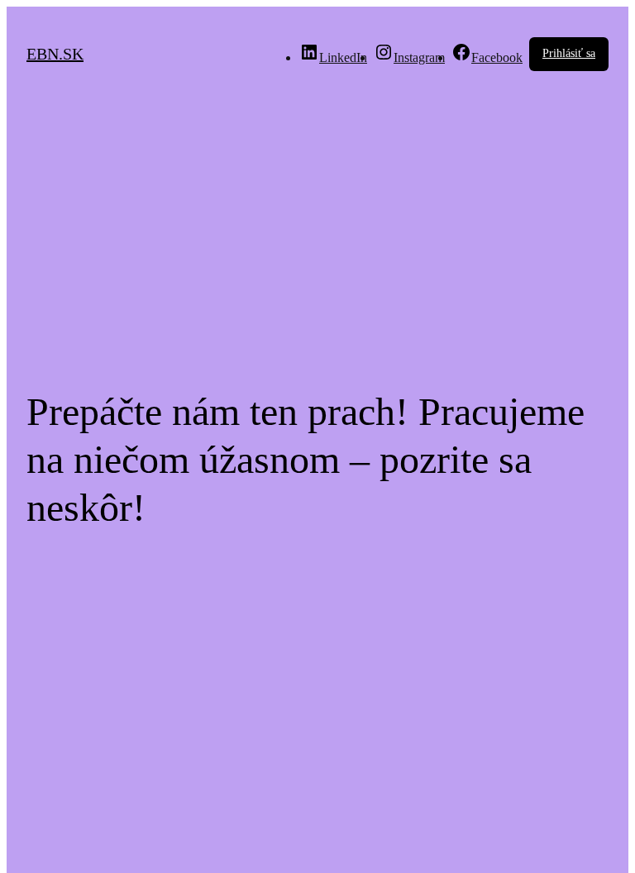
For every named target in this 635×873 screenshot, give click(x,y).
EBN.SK (55, 54)
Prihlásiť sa (568, 53)
